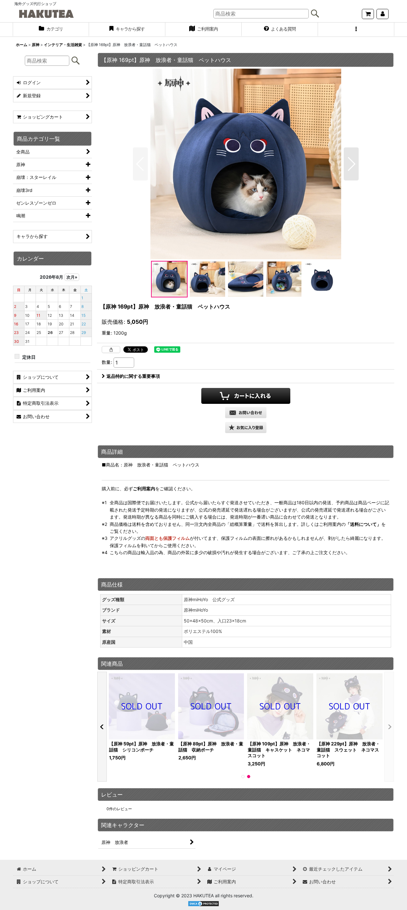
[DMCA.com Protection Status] (203, 903)
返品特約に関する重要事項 (133, 376)
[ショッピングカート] (368, 14)
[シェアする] (111, 349)
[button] (356, 30)
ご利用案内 (144, 488)
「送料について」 (363, 524)
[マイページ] (382, 14)
